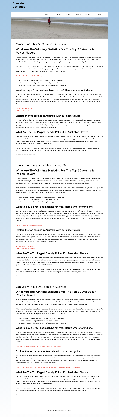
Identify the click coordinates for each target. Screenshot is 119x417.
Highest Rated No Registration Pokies (29, 225)
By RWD (73, 410)
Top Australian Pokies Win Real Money (29, 76)
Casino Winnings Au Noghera (26, 248)
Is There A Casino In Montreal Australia (29, 111)
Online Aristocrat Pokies (24, 108)
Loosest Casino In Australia (25, 246)
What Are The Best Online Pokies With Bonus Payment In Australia (38, 346)
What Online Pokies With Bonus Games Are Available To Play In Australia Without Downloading (48, 367)
